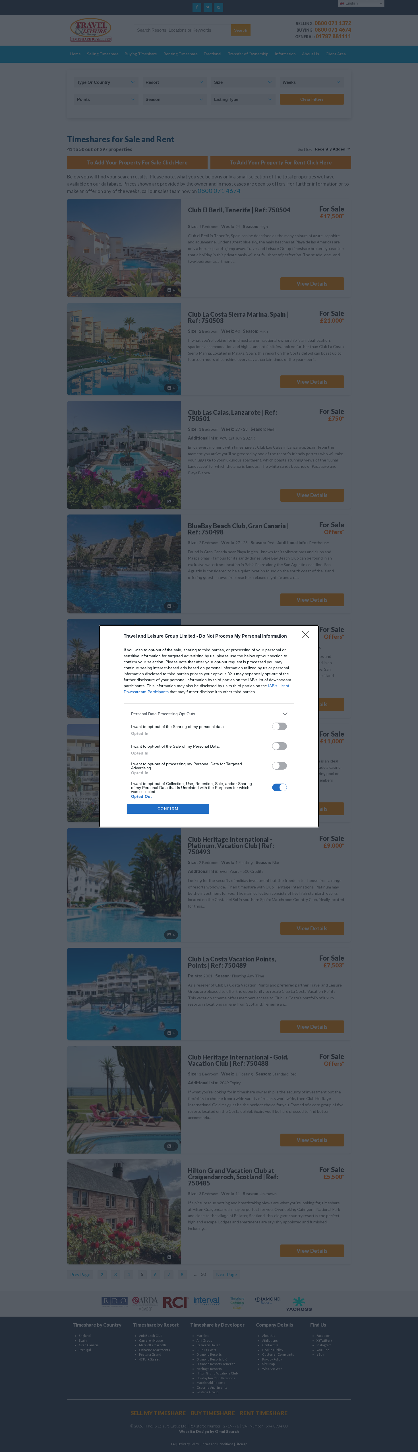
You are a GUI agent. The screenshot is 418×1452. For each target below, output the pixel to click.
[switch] (279, 726)
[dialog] (209, 726)
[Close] (307, 636)
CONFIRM (168, 809)
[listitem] (209, 714)
